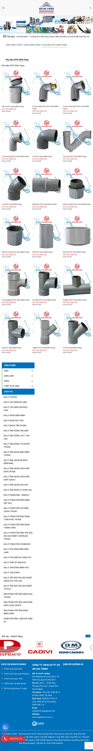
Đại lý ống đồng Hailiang (16, 431)
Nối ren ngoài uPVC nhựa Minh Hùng (76, 204)
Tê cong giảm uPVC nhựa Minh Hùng (15, 300)
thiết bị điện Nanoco (44, 740)
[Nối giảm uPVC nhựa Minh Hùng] (46, 184)
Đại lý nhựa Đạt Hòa (13, 420)
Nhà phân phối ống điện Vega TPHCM (18, 595)
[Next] (88, 636)
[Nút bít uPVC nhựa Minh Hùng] (77, 232)
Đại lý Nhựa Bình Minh (14, 415)
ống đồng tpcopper (27, 743)
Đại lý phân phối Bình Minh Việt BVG (17, 501)
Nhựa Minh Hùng (32, 45)
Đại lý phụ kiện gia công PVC (17, 557)
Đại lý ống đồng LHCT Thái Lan (17, 437)
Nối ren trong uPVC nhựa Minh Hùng (15, 252)
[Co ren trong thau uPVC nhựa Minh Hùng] (77, 87)
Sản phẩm (11, 45)
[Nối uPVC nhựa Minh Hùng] (46, 232)
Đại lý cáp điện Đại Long (15, 402)
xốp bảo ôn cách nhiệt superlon (49, 743)
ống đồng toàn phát (79, 740)
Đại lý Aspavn (10, 397)
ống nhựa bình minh (27, 734)
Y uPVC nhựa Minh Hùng (72, 348)
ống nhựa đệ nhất (45, 734)
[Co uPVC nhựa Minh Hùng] (46, 137)
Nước (20, 45)
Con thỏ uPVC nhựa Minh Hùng (74, 156)
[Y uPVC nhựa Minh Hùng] (77, 328)
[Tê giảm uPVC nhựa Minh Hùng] (77, 280)
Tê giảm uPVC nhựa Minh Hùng (74, 300)
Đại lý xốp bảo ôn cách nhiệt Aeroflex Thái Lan (18, 579)
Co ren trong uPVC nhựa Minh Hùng (15, 156)
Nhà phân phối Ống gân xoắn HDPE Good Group (18, 604)
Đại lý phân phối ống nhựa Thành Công (17, 526)
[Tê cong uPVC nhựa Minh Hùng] (46, 280)
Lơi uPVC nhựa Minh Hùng (12, 204)
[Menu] (3, 8)
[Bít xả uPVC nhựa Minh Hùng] (16, 87)
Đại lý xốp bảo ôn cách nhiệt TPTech (18, 587)
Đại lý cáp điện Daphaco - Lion (16, 409)
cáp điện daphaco (47, 737)
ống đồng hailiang (62, 740)
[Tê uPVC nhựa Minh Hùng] (16, 328)
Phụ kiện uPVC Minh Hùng (54, 45)
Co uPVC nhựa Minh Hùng (42, 156)
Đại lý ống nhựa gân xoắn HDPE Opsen (16, 470)
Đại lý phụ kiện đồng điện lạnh (16, 550)
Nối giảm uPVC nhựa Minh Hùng (44, 204)
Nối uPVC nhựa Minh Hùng (42, 252)
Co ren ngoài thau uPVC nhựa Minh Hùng (45, 107)
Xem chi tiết (6, 111)
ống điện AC (75, 737)
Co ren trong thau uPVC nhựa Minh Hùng (76, 107)
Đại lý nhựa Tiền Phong (15, 425)
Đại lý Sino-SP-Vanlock (15, 562)
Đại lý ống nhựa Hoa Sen (16, 485)
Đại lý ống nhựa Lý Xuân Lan (17, 490)
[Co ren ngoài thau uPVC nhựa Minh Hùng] (46, 87)
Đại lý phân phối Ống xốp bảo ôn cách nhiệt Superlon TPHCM (18, 536)
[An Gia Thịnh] (46, 7)
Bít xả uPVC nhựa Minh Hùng (13, 106)
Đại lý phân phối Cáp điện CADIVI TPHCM (16, 510)
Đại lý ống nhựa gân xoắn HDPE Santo (16, 478)
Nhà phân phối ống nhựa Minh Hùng (16, 612)
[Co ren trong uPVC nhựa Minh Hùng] (16, 137)
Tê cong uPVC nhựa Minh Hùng (44, 300)
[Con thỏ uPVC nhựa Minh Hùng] (77, 137)
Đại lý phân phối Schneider (17, 544)
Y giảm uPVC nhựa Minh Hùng (43, 348)
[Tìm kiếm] (90, 8)
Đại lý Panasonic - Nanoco (16, 495)
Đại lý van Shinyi (12, 572)
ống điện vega (63, 737)
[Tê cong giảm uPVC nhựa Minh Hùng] (16, 280)
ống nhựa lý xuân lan (63, 734)
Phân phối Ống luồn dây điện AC (18, 620)
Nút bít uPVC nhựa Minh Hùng (74, 252)
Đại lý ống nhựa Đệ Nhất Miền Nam (16, 462)
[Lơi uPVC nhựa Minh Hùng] (16, 184)
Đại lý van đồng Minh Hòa (16, 567)
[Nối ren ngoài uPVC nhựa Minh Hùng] (77, 184)
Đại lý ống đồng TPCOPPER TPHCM (17, 445)
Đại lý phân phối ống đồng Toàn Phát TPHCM (17, 518)
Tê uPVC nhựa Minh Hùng (11, 348)
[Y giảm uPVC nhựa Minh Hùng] (46, 328)
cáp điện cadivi (32, 737)
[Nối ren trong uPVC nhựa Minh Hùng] (16, 232)
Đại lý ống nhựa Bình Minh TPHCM (17, 453)
